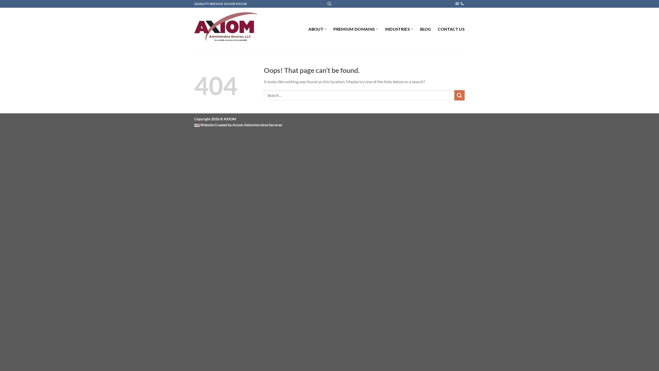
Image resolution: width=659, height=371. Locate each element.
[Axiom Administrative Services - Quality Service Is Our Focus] (226, 29)
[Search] (329, 3)
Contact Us (451, 29)
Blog (425, 29)
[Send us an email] (457, 4)
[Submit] (459, 95)
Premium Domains (354, 29)
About (315, 29)
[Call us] (462, 4)
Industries (397, 29)
